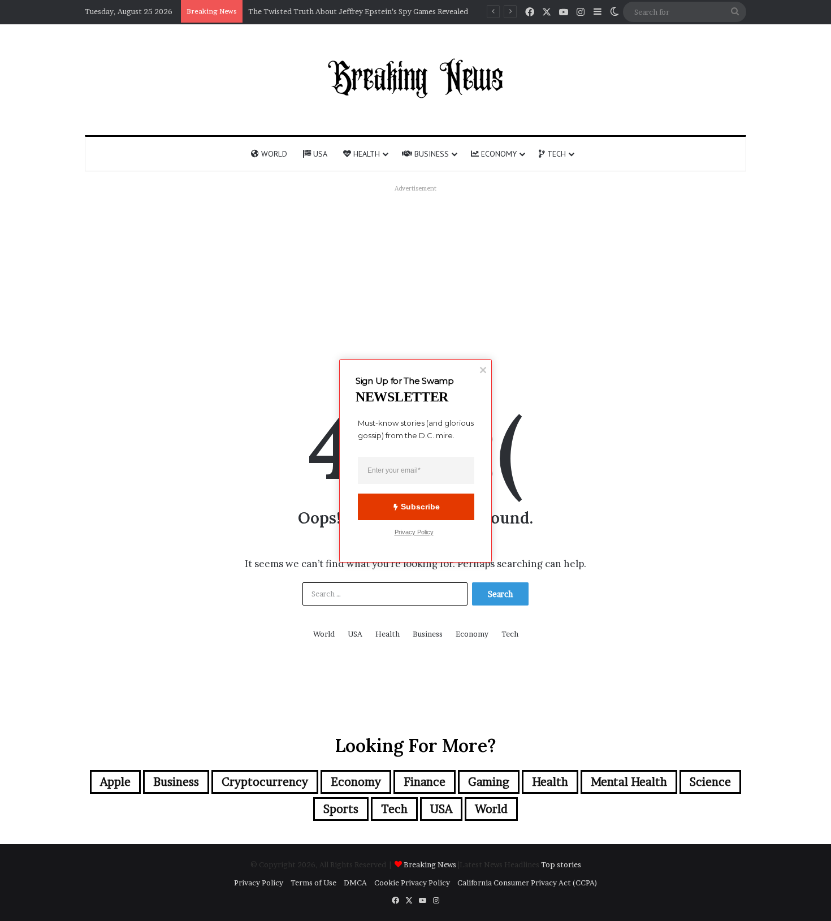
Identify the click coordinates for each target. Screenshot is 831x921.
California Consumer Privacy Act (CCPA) (527, 882)
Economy (498, 154)
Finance (424, 782)
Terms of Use (313, 882)
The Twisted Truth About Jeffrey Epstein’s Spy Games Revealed (358, 11)
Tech (555, 154)
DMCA (355, 882)
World (273, 154)
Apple (115, 782)
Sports (340, 809)
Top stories (561, 864)
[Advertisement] (415, 275)
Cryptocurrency (265, 782)
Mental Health (629, 782)
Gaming (488, 782)
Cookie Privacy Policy (412, 882)
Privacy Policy (258, 882)
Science (710, 782)
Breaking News (431, 864)
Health (365, 154)
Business (430, 154)
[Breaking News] (415, 78)
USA (319, 154)
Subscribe (420, 506)
